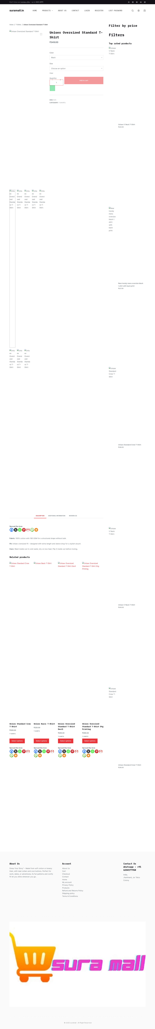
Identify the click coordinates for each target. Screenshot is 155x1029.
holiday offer (25, 2)
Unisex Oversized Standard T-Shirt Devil (66, 726)
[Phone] (145, 2)
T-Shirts (62, 102)
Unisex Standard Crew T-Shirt (129, 445)
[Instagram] (136, 2)
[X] (16, 530)
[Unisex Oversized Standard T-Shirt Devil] (68, 641)
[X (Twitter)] (132, 2)
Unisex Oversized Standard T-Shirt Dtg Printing (92, 726)
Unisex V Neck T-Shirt (126, 124)
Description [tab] (40, 516)
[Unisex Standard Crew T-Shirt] (20, 641)
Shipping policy (68, 893)
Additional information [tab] (56, 516)
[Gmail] (28, 530)
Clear (51, 73)
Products (46, 10)
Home (35, 10)
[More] (36, 530)
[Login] (139, 10)
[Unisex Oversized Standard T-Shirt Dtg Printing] (92, 641)
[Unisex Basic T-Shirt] (44, 641)
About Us (62, 10)
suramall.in (16, 10)
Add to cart (84, 80)
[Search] (132, 10)
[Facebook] (128, 2)
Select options (17, 741)
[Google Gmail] (28, 751)
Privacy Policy (67, 885)
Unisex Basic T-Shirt (44, 724)
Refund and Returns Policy (72, 891)
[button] (76, 88)
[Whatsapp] (20, 530)
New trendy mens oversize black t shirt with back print (130, 284)
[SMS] (32, 530)
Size (51, 64)
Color (52, 53)
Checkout (66, 874)
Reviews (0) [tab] (73, 516)
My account (67, 882)
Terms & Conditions (70, 896)
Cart (64, 871)
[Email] (141, 2)
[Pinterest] (24, 530)
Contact (75, 10)
